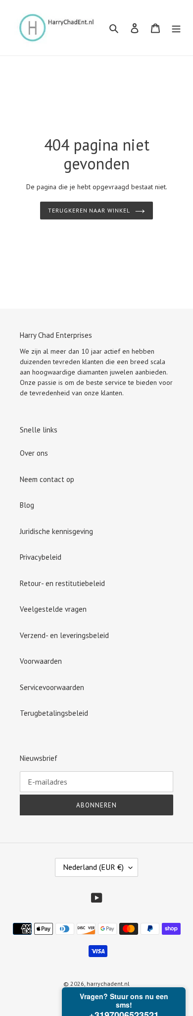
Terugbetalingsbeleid (54, 713)
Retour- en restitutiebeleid (62, 583)
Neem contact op (47, 479)
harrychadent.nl (108, 983)
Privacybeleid (40, 557)
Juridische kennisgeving (56, 531)
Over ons (34, 453)
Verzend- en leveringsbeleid (64, 635)
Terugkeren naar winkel (89, 210)
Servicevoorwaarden (52, 687)
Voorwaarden (41, 661)
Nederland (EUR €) (93, 867)
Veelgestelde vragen (53, 609)
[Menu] (176, 28)
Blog (27, 505)
